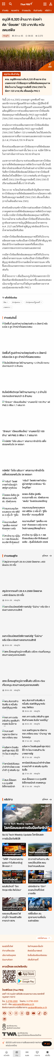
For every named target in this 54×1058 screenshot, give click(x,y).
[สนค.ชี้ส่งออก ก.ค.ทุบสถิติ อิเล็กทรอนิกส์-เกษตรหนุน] (11, 783)
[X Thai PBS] (10, 1013)
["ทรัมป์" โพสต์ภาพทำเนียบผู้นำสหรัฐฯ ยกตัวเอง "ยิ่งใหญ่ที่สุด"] (11, 485)
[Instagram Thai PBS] (16, 1013)
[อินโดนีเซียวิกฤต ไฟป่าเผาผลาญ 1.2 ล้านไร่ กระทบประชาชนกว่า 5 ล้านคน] (27, 375)
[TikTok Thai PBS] (39, 1013)
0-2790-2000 (12, 1001)
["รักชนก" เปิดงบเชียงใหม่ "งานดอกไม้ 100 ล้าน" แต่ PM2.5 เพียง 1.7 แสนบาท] (27, 414)
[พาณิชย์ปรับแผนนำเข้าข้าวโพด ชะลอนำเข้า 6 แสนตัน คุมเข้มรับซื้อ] (11, 767)
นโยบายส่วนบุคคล (9, 955)
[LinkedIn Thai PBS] (4, 1019)
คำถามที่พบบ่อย (8, 950)
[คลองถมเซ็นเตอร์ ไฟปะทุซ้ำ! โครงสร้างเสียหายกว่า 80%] (14, 904)
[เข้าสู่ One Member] (50, 4)
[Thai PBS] (26, 4)
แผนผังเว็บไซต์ (7, 946)
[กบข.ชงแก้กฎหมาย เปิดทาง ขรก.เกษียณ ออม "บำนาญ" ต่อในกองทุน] (11, 735)
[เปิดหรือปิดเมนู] (45, 4)
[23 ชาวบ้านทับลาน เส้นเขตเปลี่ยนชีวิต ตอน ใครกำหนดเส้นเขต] (40, 849)
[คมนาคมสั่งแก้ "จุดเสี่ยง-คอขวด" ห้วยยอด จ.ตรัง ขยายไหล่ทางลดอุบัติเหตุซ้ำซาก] (11, 525)
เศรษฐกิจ (6, 36)
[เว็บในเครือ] (3, 4)
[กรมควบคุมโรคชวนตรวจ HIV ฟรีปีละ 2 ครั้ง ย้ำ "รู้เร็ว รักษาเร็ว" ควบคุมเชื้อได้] (11, 512)
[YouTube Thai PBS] (33, 1013)
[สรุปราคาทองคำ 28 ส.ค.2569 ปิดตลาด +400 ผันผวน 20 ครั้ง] (27, 574)
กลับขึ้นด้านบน (42, 938)
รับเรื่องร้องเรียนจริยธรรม (37, 955)
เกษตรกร (6, 307)
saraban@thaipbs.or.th (37, 1007)
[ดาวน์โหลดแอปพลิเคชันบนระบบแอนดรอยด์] (26, 981)
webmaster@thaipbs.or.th (23, 1004)
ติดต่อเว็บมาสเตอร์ (35, 950)
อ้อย (4, 302)
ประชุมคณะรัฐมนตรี (33, 302)
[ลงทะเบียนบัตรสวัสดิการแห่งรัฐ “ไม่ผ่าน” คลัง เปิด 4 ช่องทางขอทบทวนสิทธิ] (27, 619)
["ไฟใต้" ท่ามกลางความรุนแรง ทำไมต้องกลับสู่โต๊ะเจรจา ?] (14, 849)
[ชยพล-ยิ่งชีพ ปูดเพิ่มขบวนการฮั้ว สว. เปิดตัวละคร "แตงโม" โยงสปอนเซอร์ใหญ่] (11, 498)
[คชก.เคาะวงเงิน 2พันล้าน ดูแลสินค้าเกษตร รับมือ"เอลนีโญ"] (11, 721)
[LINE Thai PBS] (27, 1013)
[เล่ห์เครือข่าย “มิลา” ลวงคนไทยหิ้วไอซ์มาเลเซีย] (40, 876)
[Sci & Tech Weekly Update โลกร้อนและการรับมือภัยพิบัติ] (27, 818)
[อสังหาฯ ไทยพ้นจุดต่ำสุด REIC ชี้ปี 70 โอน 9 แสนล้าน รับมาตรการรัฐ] (11, 751)
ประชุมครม (16, 302)
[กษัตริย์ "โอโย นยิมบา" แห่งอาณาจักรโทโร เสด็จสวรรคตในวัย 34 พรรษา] (27, 453)
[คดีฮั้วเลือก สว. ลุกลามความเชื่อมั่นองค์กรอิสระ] (40, 904)
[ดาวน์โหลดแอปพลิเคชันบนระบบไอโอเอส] (26, 973)
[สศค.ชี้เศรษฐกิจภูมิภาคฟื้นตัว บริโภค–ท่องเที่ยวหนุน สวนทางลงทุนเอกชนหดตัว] (27, 664)
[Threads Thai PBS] (22, 1013)
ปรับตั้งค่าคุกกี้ (33, 959)
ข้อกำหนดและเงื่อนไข (35, 946)
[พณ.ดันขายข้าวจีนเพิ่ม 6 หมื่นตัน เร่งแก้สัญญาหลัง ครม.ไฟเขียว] (11, 705)
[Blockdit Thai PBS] (45, 1013)
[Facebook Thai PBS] (4, 1013)
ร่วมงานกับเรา (7, 959)
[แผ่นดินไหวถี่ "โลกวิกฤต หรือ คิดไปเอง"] (14, 876)
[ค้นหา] (10, 4)
